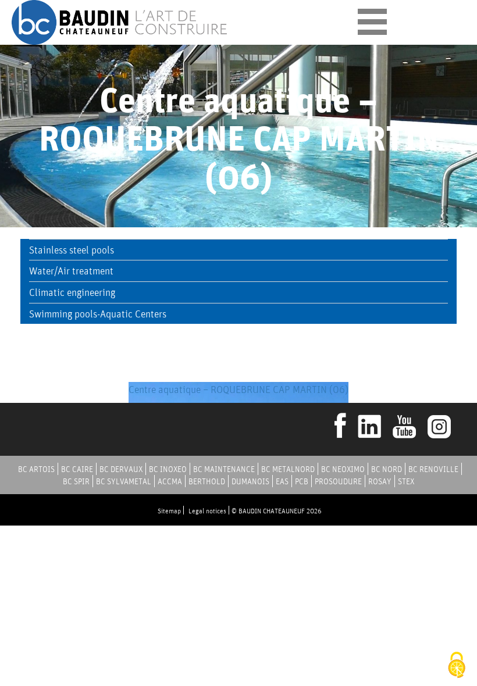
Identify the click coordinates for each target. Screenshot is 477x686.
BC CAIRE (77, 469)
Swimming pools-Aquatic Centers (97, 314)
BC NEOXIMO (343, 469)
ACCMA (170, 481)
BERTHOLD (206, 481)
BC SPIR (76, 481)
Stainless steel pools (71, 250)
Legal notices (207, 510)
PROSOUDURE (338, 481)
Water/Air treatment (71, 271)
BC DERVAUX (121, 469)
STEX (406, 481)
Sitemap (169, 510)
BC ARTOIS (36, 469)
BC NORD (386, 469)
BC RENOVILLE (433, 469)
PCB (301, 481)
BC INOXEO (168, 469)
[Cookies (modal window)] (456, 666)
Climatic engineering (72, 292)
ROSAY (379, 481)
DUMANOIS (250, 481)
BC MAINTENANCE (224, 469)
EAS (282, 481)
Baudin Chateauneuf (121, 22)
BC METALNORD (288, 469)
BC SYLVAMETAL (123, 481)
